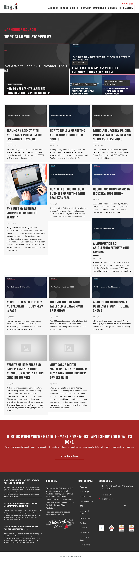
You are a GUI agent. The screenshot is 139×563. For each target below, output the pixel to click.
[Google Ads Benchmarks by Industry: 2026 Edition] (112, 190)
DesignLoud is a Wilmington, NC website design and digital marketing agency (59, 491)
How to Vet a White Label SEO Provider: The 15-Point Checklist (21, 481)
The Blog (83, 523)
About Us (83, 487)
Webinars (83, 528)
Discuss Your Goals (84, 538)
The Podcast (84, 532)
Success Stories (85, 518)
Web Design (56, 502)
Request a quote (53, 512)
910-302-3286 (127, 3)
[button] (100, 506)
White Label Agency (84, 512)
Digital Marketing (86, 501)
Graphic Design (85, 496)
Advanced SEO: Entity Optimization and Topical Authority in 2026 (21, 528)
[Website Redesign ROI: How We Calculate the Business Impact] (26, 304)
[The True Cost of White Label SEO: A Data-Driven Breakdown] (69, 304)
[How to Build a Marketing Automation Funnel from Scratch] (69, 133)
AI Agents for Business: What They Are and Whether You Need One (21, 505)
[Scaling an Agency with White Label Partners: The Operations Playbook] (26, 133)
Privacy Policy (85, 544)
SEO (81, 506)
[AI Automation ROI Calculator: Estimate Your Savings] (112, 246)
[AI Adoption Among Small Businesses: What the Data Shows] (112, 304)
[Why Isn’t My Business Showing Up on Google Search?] (26, 209)
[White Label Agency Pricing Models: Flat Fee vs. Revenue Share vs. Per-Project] (112, 133)
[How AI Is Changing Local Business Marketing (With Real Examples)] (69, 192)
